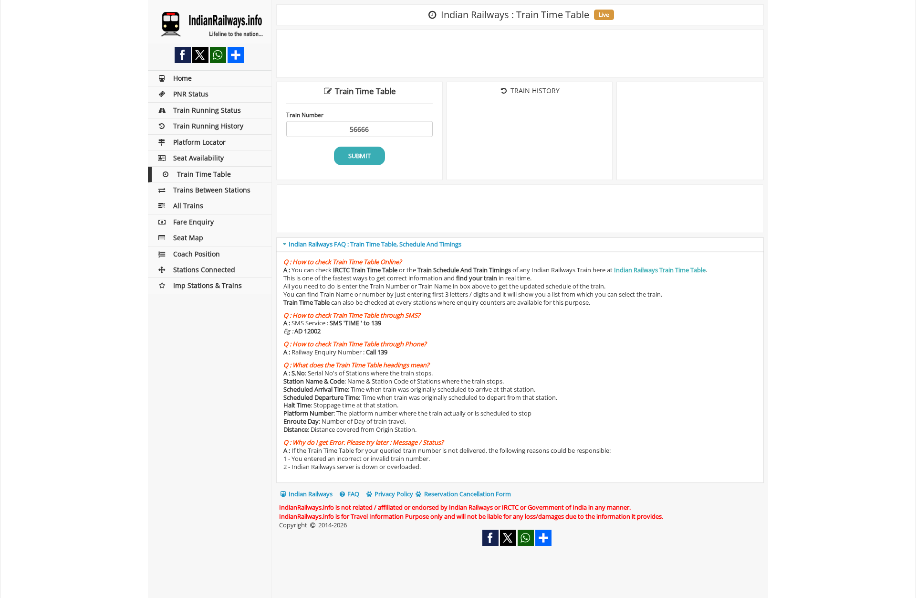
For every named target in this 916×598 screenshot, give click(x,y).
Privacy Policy (393, 494)
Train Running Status (207, 110)
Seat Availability (198, 157)
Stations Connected (204, 269)
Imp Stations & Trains (207, 285)
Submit (359, 155)
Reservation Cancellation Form (467, 494)
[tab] (520, 245)
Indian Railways (310, 494)
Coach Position (196, 253)
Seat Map (188, 237)
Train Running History (208, 125)
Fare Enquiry (193, 221)
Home (182, 78)
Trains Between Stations (211, 189)
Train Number (304, 114)
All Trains (188, 205)
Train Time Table (204, 174)
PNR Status (190, 93)
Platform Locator (199, 142)
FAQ (352, 494)
